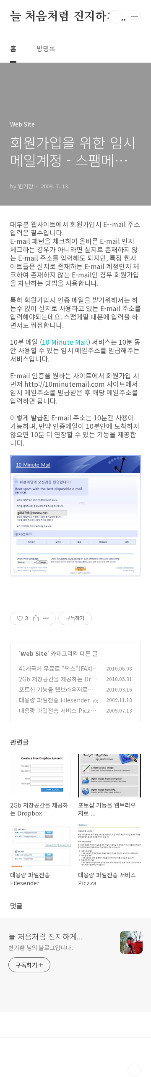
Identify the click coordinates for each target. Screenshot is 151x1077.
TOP (134, 1070)
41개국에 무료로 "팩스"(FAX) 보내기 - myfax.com (56, 672)
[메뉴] (134, 16)
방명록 (45, 48)
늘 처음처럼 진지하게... (68, 17)
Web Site (34, 653)
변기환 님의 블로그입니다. (40, 947)
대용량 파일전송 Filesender (54, 700)
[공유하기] (36, 618)
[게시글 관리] (46, 618)
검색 (115, 17)
